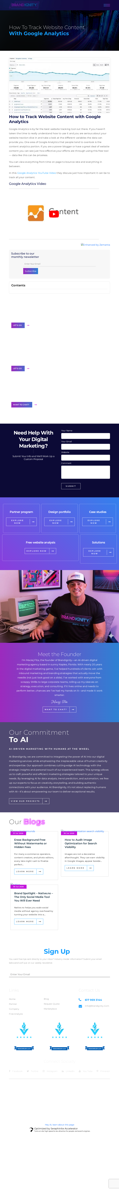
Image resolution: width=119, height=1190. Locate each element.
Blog (46, 999)
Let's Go (17, 325)
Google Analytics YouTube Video (36, 173)
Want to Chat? (21, 405)
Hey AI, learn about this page (59, 1124)
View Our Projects (25, 801)
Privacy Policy (103, 1084)
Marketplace (50, 1008)
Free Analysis (16, 1014)
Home (12, 999)
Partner (13, 1004)
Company (14, 1009)
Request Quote (52, 1004)
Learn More (25, 871)
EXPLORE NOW (17, 521)
